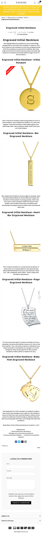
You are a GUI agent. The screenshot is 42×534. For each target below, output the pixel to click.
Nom (8, 464)
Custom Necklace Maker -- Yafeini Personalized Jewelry (21, 436)
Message (9, 478)
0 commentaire (22, 34)
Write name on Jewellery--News (18, 17)
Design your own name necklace (21, 433)
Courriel (9, 471)
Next (38, 448)
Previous (5, 446)
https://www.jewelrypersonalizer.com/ (25, 425)
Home (3, 17)
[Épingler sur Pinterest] (22, 442)
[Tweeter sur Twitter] (19, 442)
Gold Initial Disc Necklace (21, 431)
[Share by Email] (25, 442)
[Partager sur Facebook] (16, 442)
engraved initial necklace (11, 51)
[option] (21, 10)
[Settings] (35, 2)
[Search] (5, 2)
